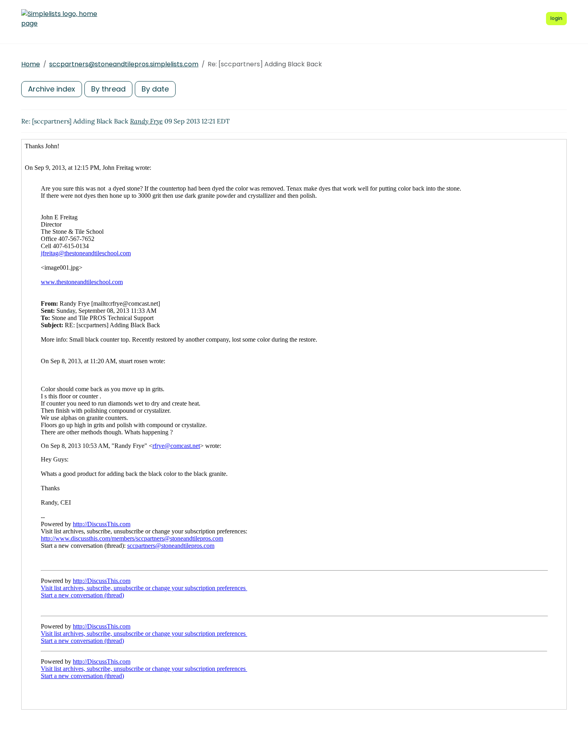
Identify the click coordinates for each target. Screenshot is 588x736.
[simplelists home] (59, 18)
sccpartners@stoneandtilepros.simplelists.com (123, 64)
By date (155, 89)
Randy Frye (146, 121)
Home (30, 64)
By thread (108, 89)
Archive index (51, 89)
